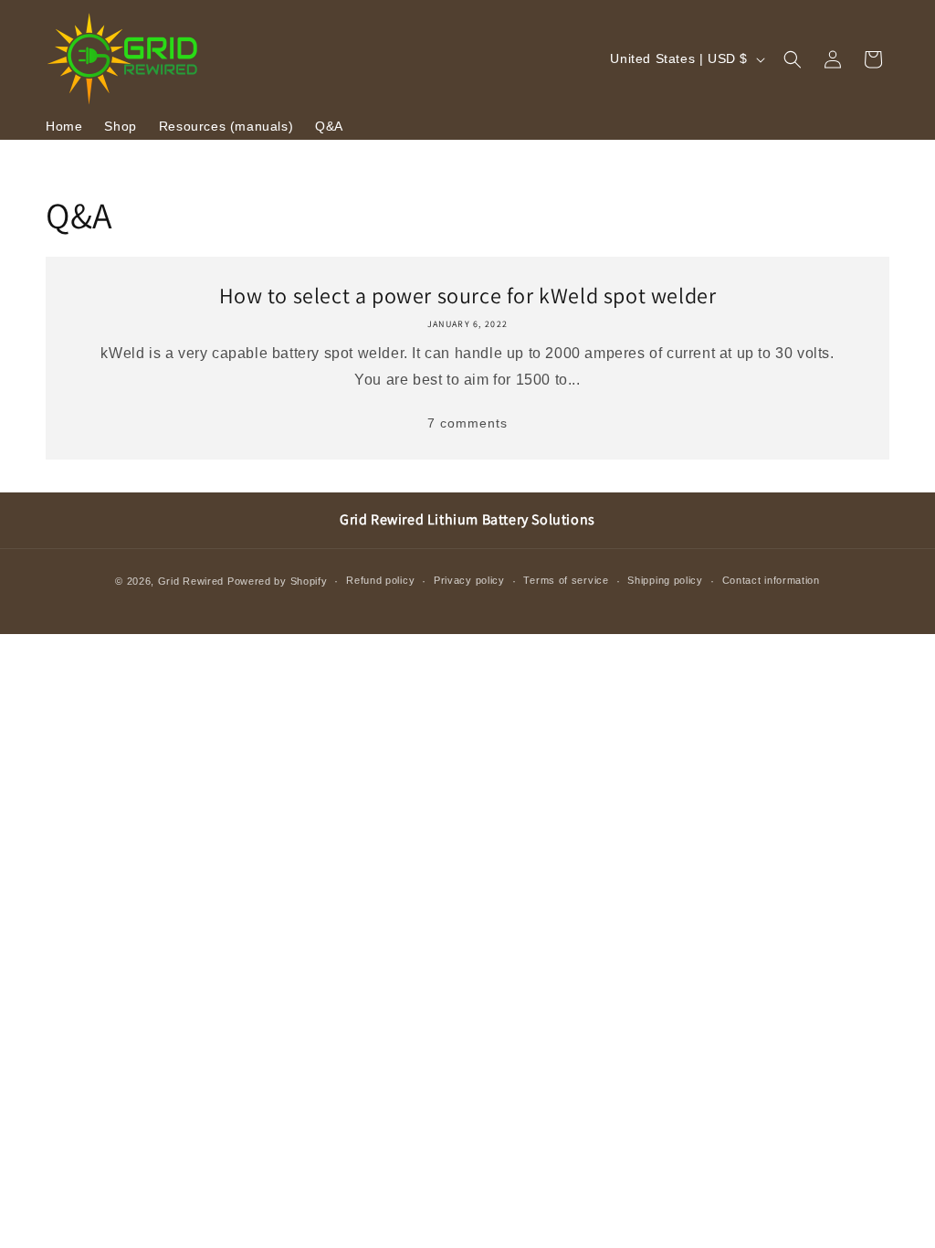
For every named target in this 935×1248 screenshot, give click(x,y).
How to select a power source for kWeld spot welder (468, 295)
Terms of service (565, 580)
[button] (792, 59)
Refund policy (380, 580)
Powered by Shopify (277, 581)
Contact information (771, 580)
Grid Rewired (191, 581)
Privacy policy (469, 580)
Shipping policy (665, 580)
